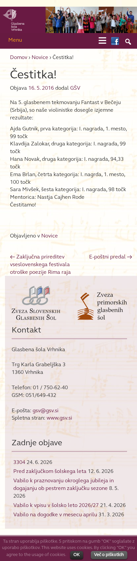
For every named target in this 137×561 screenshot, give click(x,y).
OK (76, 554)
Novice (40, 57)
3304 (19, 462)
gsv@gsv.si (46, 410)
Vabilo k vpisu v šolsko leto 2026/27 (56, 505)
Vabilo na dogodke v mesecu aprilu (55, 514)
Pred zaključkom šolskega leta (49, 471)
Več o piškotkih (109, 554)
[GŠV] (68, 19)
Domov (18, 57)
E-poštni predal (110, 256)
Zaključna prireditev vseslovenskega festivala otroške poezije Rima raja (40, 264)
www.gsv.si (59, 418)
